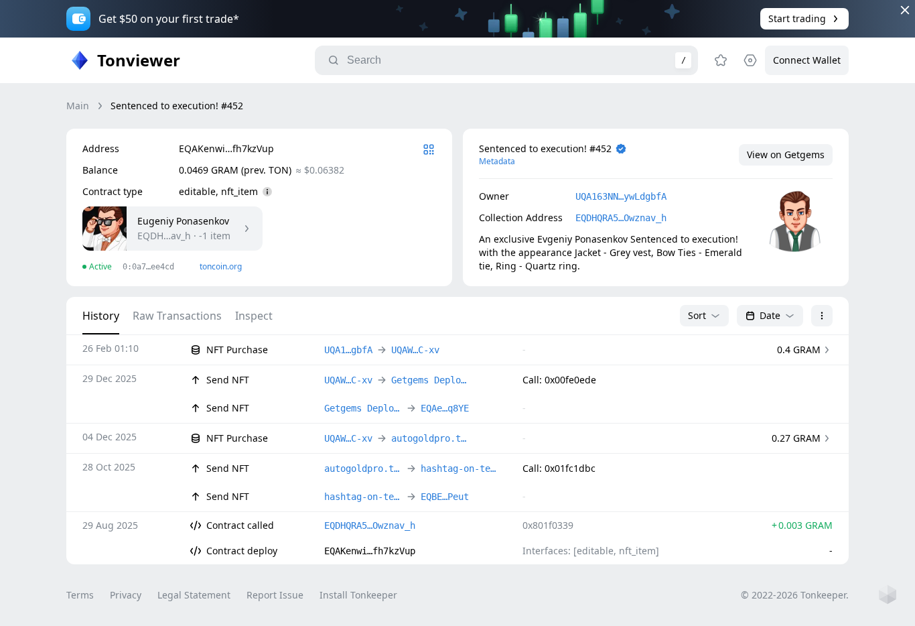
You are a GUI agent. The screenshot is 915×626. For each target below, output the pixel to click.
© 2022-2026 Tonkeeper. (795, 594)
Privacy (125, 594)
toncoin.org (221, 266)
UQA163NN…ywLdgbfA (620, 196)
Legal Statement (193, 594)
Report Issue (275, 594)
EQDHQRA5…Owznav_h (620, 217)
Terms (80, 594)
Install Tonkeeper (358, 594)
